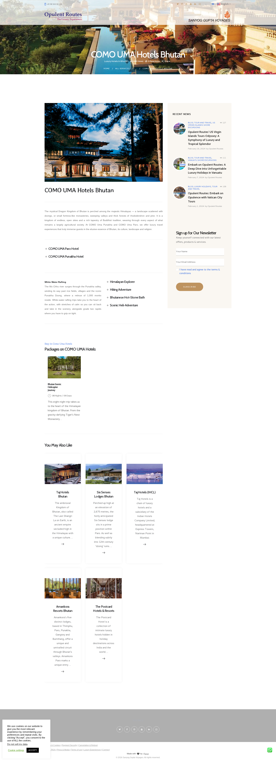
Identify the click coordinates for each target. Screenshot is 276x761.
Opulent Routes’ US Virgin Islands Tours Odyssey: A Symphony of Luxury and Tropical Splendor (204, 138)
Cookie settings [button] (16, 750)
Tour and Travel (203, 123)
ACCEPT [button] (32, 750)
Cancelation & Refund (88, 745)
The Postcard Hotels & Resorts (103, 609)
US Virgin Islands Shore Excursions (201, 125)
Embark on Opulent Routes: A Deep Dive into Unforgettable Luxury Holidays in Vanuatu (207, 168)
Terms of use (76, 750)
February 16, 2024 (196, 148)
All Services (122, 68)
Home (107, 68)
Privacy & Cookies (52, 745)
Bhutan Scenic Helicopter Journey (54, 387)
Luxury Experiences (92, 750)
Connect (106, 750)
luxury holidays (202, 186)
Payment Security (69, 745)
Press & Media (63, 750)
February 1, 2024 (196, 206)
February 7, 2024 (196, 177)
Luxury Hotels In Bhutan (116, 61)
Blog (190, 123)
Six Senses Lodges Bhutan (103, 494)
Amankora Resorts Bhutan (62, 609)
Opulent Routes (216, 148)
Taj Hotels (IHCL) (144, 492)
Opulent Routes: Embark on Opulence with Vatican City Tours (205, 197)
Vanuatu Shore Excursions (202, 160)
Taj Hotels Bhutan (62, 494)
